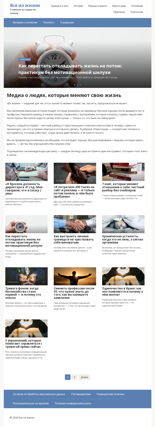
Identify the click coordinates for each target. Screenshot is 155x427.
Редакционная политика (110, 394)
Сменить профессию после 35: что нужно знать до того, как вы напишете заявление (74, 293)
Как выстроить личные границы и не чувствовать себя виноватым (74, 239)
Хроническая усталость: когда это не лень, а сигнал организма (122, 239)
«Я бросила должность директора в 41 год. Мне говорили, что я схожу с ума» (24, 188)
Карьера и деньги (97, 6)
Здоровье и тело (59, 6)
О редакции (67, 22)
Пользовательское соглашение (31, 403)
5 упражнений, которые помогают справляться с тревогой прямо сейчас (23, 344)
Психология (136, 12)
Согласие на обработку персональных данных (39, 394)
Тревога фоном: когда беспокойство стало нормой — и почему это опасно (23, 293)
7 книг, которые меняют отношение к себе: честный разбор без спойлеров (123, 187)
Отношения (137, 6)
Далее (84, 377)
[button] (74, 84)
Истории (78, 6)
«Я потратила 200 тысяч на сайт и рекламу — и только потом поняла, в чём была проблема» (74, 191)
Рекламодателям (81, 394)
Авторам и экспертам (25, 22)
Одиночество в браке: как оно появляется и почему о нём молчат (122, 291)
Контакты (48, 22)
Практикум (119, 12)
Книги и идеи (119, 6)
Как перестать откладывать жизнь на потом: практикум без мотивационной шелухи (23, 241)
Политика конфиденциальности (73, 403)
